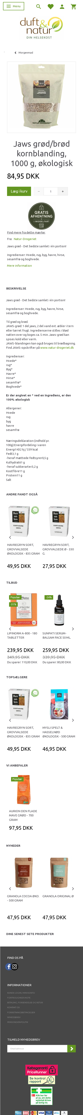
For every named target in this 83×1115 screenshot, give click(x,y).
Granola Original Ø (58, 896)
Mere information (19, 265)
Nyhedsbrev (14, 1017)
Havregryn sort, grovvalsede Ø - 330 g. (58, 549)
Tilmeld (71, 1048)
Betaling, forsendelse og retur (25, 1002)
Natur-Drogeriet (25, 239)
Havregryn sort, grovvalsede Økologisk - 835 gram (23, 549)
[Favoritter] (50, 6)
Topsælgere (16, 677)
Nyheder (13, 845)
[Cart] (73, 6)
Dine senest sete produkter (30, 934)
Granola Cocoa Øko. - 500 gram (23, 898)
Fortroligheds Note (18, 998)
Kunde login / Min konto (21, 993)
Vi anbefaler (17, 765)
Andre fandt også (22, 494)
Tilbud (11, 582)
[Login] (62, 6)
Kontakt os (13, 1007)
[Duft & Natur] (41, 28)
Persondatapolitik (17, 1022)
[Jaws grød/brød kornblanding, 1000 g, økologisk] (41, 96)
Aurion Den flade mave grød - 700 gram (23, 815)
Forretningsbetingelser (21, 1012)
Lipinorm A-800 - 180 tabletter (22, 635)
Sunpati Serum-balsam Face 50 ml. (57, 635)
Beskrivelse (16, 288)
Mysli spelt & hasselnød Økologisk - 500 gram (59, 732)
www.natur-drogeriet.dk (57, 347)
